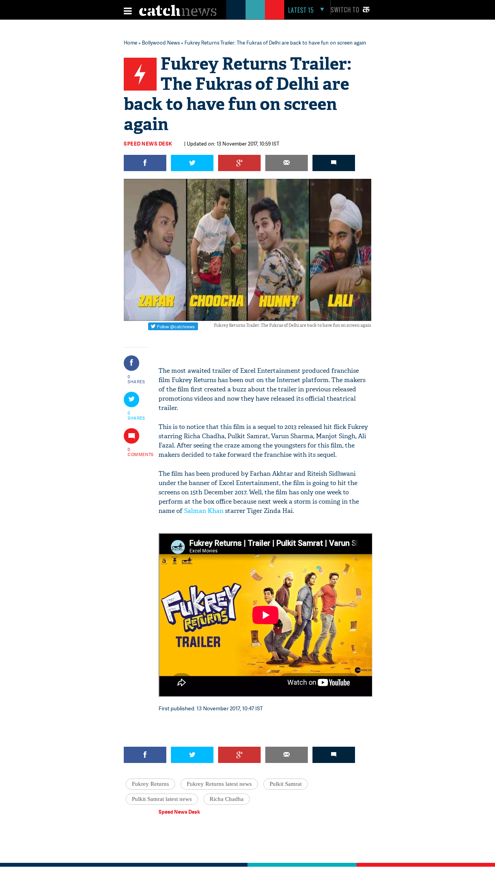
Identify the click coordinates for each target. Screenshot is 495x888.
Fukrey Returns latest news (219, 784)
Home (130, 42)
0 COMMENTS (136, 452)
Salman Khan (204, 511)
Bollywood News (161, 42)
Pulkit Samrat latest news (162, 799)
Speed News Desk (148, 143)
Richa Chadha (227, 799)
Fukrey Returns (150, 784)
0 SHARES (136, 379)
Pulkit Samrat (286, 784)
